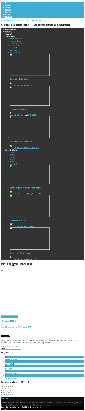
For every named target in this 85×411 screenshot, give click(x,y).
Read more (5, 346)
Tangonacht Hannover (18, 109)
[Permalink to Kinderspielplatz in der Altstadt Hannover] (30, 184)
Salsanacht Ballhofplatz (19, 79)
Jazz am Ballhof (10, 364)
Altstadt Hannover (20, 85)
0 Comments (14, 346)
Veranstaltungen (11, 378)
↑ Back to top (6, 409)
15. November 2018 (24, 327)
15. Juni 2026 (31, 85)
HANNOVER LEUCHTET (9, 320)
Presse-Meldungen (11, 373)
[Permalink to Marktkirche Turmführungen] (30, 249)
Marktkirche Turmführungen (21, 253)
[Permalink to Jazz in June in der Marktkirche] (30, 216)
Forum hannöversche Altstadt (9, 316)
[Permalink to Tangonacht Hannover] (30, 105)
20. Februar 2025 (33, 147)
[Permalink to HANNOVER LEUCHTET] (42, 314)
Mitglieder (8, 368)
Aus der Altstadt (11, 359)
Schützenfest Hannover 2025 (21, 141)
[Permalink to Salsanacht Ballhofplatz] (30, 75)
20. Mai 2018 (31, 259)
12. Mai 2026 (31, 115)
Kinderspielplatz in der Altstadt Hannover (25, 187)
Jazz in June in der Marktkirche (21, 220)
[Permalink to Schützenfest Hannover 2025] (30, 137)
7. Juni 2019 (31, 226)
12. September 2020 (34, 194)
